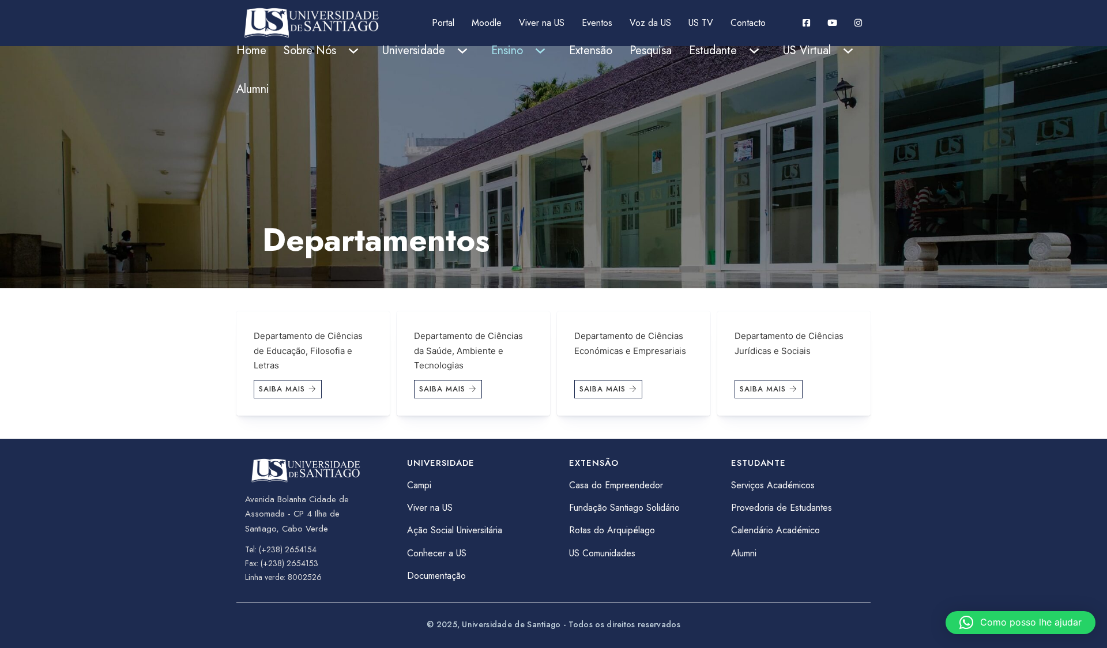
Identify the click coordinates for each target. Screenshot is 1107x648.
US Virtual (807, 50)
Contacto (748, 22)
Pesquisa (651, 50)
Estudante (713, 50)
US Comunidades (602, 553)
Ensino (507, 50)
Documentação (436, 575)
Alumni (252, 89)
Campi (419, 485)
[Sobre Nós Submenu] (353, 50)
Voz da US (650, 22)
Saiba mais (282, 388)
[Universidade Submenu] (462, 50)
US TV (700, 22)
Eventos (597, 22)
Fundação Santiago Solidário (624, 507)
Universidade (413, 50)
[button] (1020, 622)
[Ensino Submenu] (540, 50)
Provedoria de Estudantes (781, 507)
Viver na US (541, 22)
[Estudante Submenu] (754, 50)
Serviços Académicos (773, 485)
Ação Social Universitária (454, 530)
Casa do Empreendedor (616, 485)
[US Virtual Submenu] (848, 50)
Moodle (487, 22)
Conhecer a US (436, 553)
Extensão (590, 50)
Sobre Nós (310, 50)
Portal (443, 22)
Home (251, 50)
